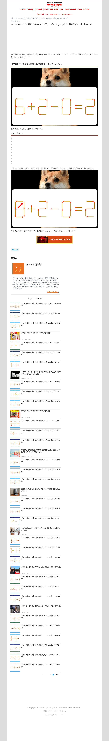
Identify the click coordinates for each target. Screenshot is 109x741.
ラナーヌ (63, 711)
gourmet (38, 9)
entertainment (70, 9)
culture (86, 9)
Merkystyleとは (33, 708)
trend (79, 9)
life (51, 9)
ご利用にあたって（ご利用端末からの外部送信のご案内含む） (60, 708)
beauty (30, 9)
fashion (23, 9)
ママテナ (56, 711)
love (56, 9)
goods (46, 9)
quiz (61, 9)
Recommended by (47, 674)
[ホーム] (12, 18)
